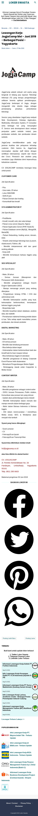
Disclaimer (19, 806)
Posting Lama (30, 638)
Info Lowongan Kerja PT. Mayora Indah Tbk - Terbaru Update (21, 735)
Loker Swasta (19, 2)
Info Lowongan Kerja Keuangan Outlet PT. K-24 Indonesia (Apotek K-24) (17, 675)
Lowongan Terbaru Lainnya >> (13, 719)
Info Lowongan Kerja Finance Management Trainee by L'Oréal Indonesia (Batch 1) (22, 764)
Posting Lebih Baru (9, 638)
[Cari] (35, 3)
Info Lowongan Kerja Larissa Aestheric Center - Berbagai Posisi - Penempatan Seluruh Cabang (17, 697)
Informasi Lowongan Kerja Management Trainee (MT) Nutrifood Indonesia (17, 708)
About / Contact (12, 803)
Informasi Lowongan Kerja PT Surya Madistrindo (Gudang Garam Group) (17, 686)
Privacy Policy (26, 803)
